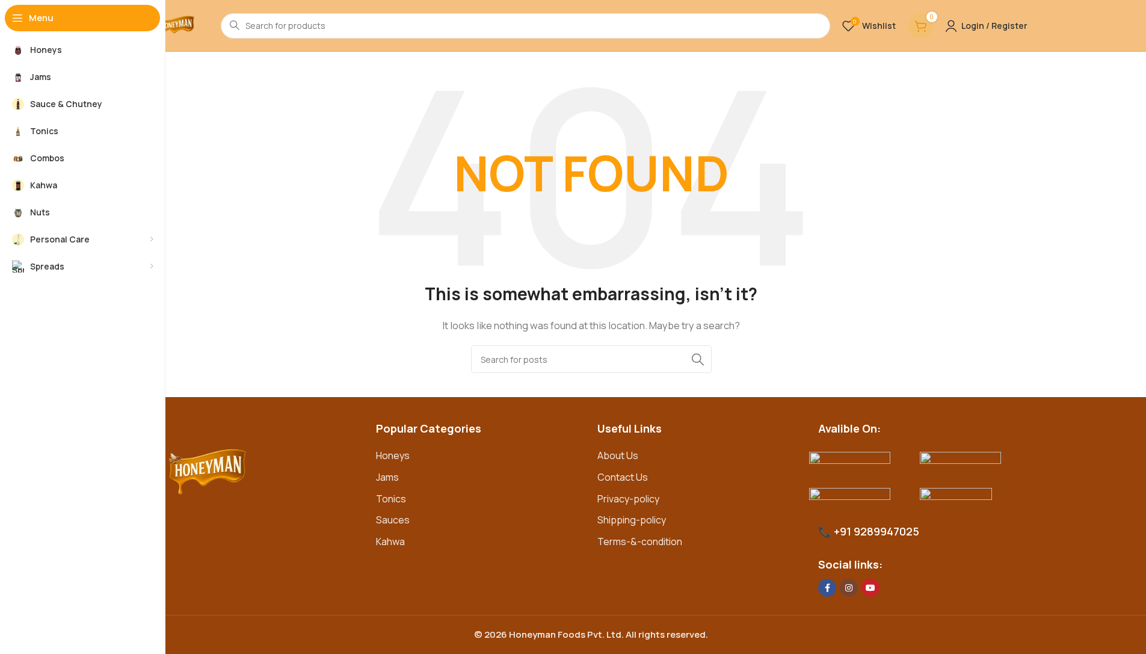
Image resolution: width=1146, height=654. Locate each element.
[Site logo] (176, 25)
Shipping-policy (631, 519)
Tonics (391, 498)
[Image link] (263, 470)
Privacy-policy (628, 498)
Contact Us (622, 477)
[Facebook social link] (827, 588)
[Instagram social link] (849, 588)
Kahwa (390, 541)
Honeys (393, 455)
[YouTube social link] (870, 588)
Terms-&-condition (639, 541)
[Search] (698, 359)
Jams (387, 477)
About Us (617, 455)
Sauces (393, 519)
